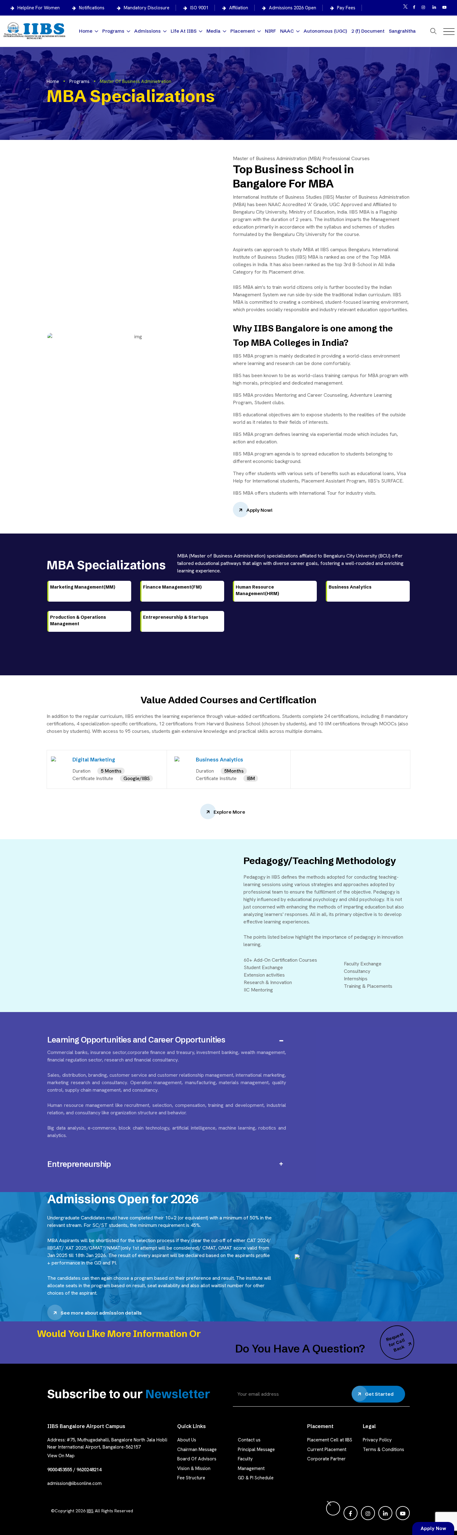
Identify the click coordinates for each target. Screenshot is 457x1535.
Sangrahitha (402, 31)
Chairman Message (197, 1449)
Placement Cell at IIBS (329, 1440)
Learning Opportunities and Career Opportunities (136, 1039)
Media (213, 31)
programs (79, 81)
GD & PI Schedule (256, 1478)
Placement (242, 31)
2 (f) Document (368, 31)
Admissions (147, 31)
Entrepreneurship (79, 1164)
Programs (113, 31)
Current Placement (326, 1449)
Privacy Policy (377, 1440)
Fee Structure (191, 1478)
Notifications (91, 8)
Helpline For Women (38, 8)
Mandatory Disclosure (146, 8)
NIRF (270, 31)
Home (85, 31)
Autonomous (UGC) (325, 31)
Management (251, 1468)
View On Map (61, 1456)
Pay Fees (346, 8)
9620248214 (88, 1470)
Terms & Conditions (383, 1449)
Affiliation (238, 8)
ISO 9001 (199, 8)
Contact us (249, 1440)
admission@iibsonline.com (74, 1483)
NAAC (287, 31)
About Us (186, 1440)
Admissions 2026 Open (292, 8)
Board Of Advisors (196, 1459)
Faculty (245, 1459)
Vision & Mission (193, 1468)
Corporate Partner (326, 1459)
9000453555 (59, 1470)
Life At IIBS (183, 31)
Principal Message (256, 1449)
